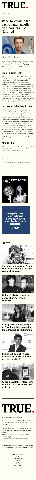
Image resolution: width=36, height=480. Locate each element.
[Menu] (32, 3)
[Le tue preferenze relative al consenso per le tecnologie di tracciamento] (33, 477)
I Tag (18, 462)
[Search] (33, 7)
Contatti (18, 464)
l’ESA (13, 114)
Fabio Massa (18, 417)
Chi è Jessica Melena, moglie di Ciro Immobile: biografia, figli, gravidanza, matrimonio (17, 327)
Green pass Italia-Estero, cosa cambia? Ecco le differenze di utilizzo (17, 384)
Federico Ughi (23, 423)
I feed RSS (18, 460)
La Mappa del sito (18, 458)
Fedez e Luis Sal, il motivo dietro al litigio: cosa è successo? (15, 298)
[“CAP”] (16, 220)
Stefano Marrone (23, 421)
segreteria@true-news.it (20, 438)
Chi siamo (18, 456)
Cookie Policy (18, 468)
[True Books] (15, 202)
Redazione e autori (18, 454)
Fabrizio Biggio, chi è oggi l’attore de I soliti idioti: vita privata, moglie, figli (16, 356)
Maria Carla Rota (13, 423)
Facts (8, 13)
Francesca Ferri (13, 421)
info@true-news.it (27, 447)
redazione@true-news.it (14, 430)
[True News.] (15, 5)
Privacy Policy (18, 466)
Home (3, 13)
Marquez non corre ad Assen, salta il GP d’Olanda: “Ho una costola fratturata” (17, 268)
